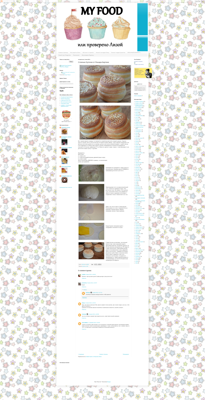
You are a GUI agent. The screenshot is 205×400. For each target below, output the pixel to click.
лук (136, 182)
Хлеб (87, 266)
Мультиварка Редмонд (88, 55)
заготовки (137, 164)
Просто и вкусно (65, 157)
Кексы (136, 112)
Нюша (83, 302)
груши (136, 157)
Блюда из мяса (138, 103)
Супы (136, 133)
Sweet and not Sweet (66, 166)
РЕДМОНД (137, 122)
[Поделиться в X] (97, 264)
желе (136, 161)
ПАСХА (137, 114)
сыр (136, 235)
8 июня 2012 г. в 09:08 (91, 274)
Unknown (88, 292)
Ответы (85, 289)
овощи (136, 203)
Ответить (84, 278)
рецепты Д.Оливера (139, 219)
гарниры (137, 154)
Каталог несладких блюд (102, 52)
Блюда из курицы (139, 101)
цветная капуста (139, 250)
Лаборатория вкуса (65, 98)
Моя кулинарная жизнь (66, 102)
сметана (137, 230)
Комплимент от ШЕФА (66, 147)
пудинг (136, 217)
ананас (137, 139)
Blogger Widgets (67, 74)
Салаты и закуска (139, 125)
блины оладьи (138, 146)
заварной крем (138, 162)
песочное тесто (138, 208)
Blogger (109, 381)
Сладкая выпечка (139, 127)
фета (136, 246)
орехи (136, 205)
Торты (136, 134)
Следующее (81, 354)
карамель (137, 167)
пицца (136, 211)
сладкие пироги (138, 227)
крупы (136, 175)
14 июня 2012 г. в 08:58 (94, 314)
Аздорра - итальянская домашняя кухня (66, 106)
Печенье (137, 119)
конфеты (137, 170)
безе (136, 143)
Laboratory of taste (65, 127)
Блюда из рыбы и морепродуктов (139, 105)
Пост (136, 120)
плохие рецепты (139, 213)
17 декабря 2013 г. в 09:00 (94, 322)
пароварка (137, 206)
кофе (136, 172)
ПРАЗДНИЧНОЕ (139, 115)
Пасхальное (76, 55)
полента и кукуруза (139, 215)
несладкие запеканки (140, 198)
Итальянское (138, 110)
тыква (136, 240)
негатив (137, 193)
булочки (84, 266)
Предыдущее (126, 354)
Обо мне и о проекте (88, 52)
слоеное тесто (138, 228)
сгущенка (137, 225)
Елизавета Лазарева (138, 61)
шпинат (137, 254)
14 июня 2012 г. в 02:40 (90, 302)
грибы (136, 156)
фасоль (137, 245)
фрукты (137, 248)
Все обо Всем (138, 107)
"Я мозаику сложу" (65, 103)
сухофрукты (138, 233)
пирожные (137, 210)
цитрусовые (138, 251)
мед (136, 185)
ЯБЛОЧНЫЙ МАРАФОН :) (134, 52)
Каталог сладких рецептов (118, 52)
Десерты (137, 109)
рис (136, 222)
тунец (136, 238)
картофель (137, 169)
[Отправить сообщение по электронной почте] (92, 264)
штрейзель (137, 256)
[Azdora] (66, 118)
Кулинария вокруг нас (66, 176)
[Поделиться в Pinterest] (100, 264)
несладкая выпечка (139, 195)
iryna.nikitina (85, 322)
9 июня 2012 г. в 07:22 (97, 292)
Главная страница (63, 52)
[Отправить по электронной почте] (94, 264)
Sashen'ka (84, 282)
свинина (137, 223)
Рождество (137, 123)
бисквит (137, 144)
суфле (136, 232)
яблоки (136, 258)
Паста (136, 117)
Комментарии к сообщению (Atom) (94, 356)
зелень (137, 165)
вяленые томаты (139, 152)
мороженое (138, 187)
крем (136, 174)
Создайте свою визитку (139, 64)
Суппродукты (138, 131)
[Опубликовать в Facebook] (99, 264)
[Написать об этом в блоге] (96, 264)
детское (137, 159)
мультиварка (138, 188)
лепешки (137, 180)
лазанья (137, 179)
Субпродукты (138, 130)
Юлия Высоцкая (139, 138)
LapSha (83, 274)
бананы (137, 141)
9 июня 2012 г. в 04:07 (92, 282)
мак (136, 183)
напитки (137, 190)
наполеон (137, 192)
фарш (136, 243)
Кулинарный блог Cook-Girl (66, 187)
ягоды (136, 261)
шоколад (137, 253)
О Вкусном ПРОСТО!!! (66, 100)
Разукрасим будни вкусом (66, 97)
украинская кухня (139, 241)
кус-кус (136, 177)
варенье (137, 151)
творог (136, 236)
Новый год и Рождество (64, 55)
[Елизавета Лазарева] (134, 63)
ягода (136, 259)
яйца (136, 263)
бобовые (137, 147)
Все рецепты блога (75, 52)
